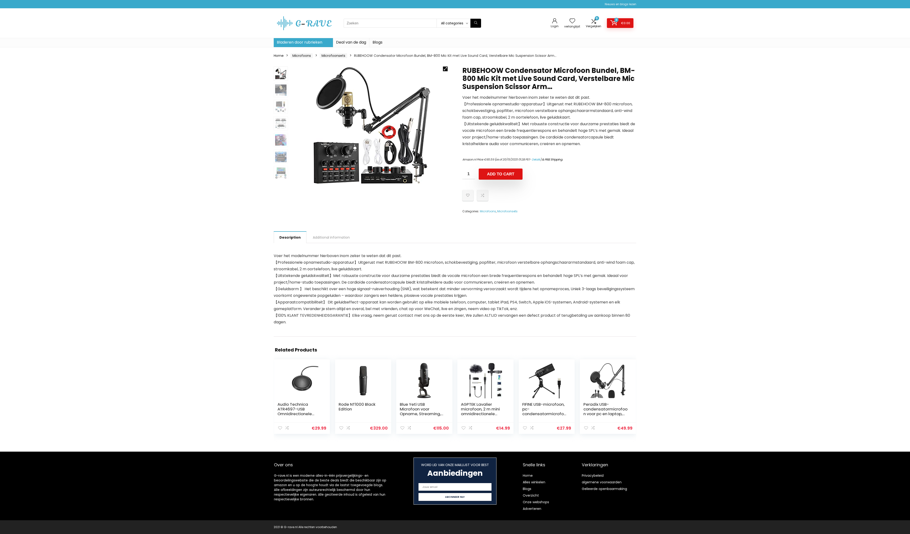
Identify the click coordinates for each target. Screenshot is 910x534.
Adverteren (532, 508)
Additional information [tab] (331, 237)
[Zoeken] (475, 23)
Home (279, 55)
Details (536, 159)
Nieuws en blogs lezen (620, 4)
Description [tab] (290, 237)
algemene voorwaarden (602, 482)
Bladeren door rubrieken (299, 42)
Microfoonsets (333, 55)
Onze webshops (536, 502)
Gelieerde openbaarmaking (604, 488)
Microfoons (301, 55)
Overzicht (531, 495)
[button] (445, 69)
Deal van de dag (351, 42)
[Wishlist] (572, 21)
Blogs (377, 42)
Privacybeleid (593, 475)
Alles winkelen (534, 482)
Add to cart (500, 174)
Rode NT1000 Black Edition (357, 406)
